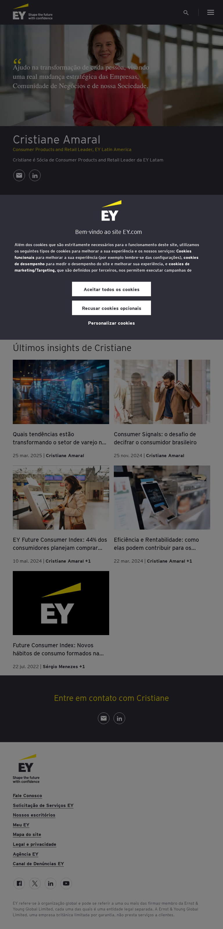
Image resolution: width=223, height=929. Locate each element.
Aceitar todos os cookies (112, 289)
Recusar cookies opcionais (111, 308)
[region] (111, 267)
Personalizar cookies (111, 322)
